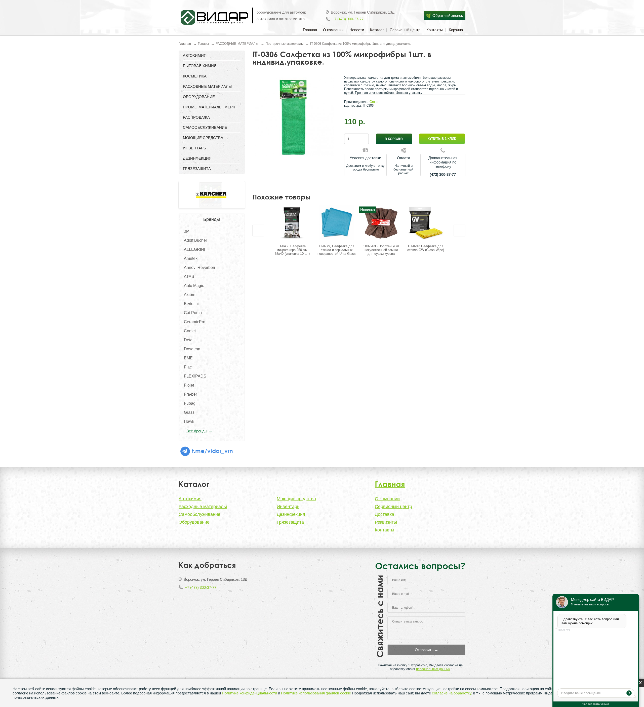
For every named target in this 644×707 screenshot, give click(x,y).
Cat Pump (193, 313)
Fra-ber (190, 394)
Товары (203, 44)
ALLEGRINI (194, 249)
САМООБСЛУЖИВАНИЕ (205, 127)
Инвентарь (288, 506)
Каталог (377, 30)
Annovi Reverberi (199, 267)
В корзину (394, 139)
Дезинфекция (291, 514)
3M (186, 231)
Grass (189, 412)
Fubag (189, 403)
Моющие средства (296, 498)
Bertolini (191, 304)
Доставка (384, 514)
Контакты (434, 30)
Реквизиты (386, 522)
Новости (356, 30)
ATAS (189, 276)
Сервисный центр (405, 30)
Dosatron (192, 349)
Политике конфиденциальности (249, 693)
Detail (189, 340)
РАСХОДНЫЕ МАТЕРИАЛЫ (237, 44)
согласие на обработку (451, 693)
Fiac (188, 367)
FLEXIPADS (195, 376)
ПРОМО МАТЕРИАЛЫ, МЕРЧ (209, 107)
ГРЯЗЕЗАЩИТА (197, 169)
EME (188, 358)
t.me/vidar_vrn (211, 450)
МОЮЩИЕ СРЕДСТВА (203, 138)
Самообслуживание (199, 514)
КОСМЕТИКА (195, 76)
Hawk (189, 421)
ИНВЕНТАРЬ (194, 148)
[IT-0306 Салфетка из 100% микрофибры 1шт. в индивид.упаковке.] (294, 116)
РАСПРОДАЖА (196, 117)
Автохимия (190, 498)
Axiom (189, 295)
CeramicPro (194, 322)
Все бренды (196, 431)
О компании (333, 30)
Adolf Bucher (195, 240)
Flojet (189, 385)
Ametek (190, 258)
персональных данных (433, 669)
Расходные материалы (203, 506)
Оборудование (194, 522)
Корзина (456, 30)
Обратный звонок (447, 15)
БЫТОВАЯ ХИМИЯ (200, 66)
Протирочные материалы (284, 44)
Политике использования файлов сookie (316, 693)
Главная (310, 30)
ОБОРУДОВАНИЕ (199, 97)
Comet (190, 331)
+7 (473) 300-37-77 (348, 19)
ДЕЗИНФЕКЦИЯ (197, 158)
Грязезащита (290, 522)
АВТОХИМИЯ (195, 55)
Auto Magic (194, 285)
